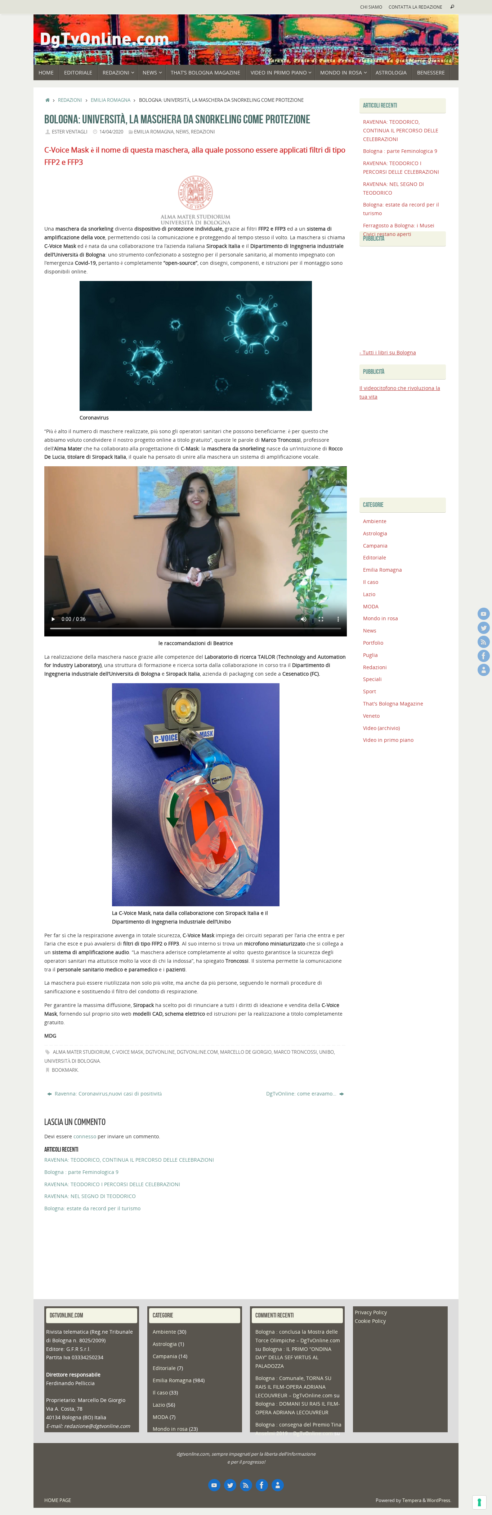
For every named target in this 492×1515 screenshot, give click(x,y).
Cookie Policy (370, 1320)
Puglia (370, 655)
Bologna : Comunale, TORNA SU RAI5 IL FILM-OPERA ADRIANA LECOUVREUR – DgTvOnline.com (293, 1387)
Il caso (370, 582)
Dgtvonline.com (197, 1052)
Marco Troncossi (295, 1052)
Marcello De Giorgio (246, 1052)
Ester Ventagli (70, 132)
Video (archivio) (381, 728)
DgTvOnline (160, 1052)
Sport (369, 691)
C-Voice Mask (127, 1052)
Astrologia (375, 533)
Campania (375, 545)
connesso (84, 1136)
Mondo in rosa (380, 618)
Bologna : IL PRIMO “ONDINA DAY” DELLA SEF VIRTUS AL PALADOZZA (293, 1358)
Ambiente (374, 521)
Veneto (371, 715)
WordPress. (439, 1500)
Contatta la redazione (415, 7)
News (182, 132)
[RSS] (484, 642)
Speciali (372, 679)
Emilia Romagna (110, 100)
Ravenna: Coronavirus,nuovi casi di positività (107, 1093)
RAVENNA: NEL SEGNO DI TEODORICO (90, 1196)
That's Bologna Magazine (393, 703)
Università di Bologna (72, 1061)
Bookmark (65, 1070)
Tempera (411, 1500)
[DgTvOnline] (484, 614)
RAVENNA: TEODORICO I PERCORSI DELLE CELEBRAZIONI (112, 1184)
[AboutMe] (484, 670)
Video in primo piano (388, 739)
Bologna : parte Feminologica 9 (81, 1172)
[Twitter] (484, 628)
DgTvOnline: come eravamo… (302, 1093)
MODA (371, 606)
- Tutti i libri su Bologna (387, 352)
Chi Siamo (371, 7)
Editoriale (374, 557)
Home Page (57, 1500)
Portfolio (373, 642)
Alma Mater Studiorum (81, 1052)
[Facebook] (484, 656)
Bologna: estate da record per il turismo (92, 1208)
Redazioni (70, 100)
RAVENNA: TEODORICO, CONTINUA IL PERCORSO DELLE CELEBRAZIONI (129, 1159)
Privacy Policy (371, 1312)
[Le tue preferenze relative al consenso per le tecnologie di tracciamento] (479, 1502)
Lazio (369, 594)
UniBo (326, 1052)
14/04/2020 (111, 132)
